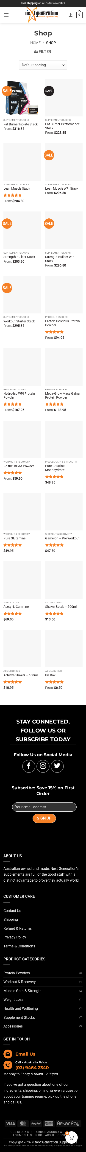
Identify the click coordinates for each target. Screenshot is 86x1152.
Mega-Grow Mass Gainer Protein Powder (62, 395)
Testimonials (21, 1135)
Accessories (13, 1026)
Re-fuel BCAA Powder (18, 466)
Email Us (25, 1054)
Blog (38, 1135)
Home (35, 43)
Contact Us (12, 911)
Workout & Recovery (19, 982)
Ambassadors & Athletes (55, 1132)
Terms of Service (70, 1145)
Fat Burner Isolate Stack (20, 124)
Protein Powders (16, 973)
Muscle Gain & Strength (22, 991)
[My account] (70, 15)
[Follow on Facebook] (28, 766)
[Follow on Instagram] (43, 766)
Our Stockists (22, 1132)
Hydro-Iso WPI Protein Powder (19, 395)
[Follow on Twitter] (57, 766)
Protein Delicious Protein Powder (62, 323)
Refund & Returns (17, 928)
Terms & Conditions (19, 946)
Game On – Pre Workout (62, 538)
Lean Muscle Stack (16, 188)
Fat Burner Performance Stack (62, 126)
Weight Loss (13, 999)
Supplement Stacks (19, 1017)
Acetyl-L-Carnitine (16, 606)
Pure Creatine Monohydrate (54, 468)
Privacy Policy (14, 937)
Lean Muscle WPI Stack (61, 188)
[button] (6, 14)
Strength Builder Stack (19, 257)
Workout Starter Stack (19, 321)
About (50, 1135)
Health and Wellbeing (20, 1008)
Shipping (10, 919)
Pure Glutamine (14, 538)
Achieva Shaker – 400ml (20, 675)
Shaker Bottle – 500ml (61, 606)
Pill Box (50, 675)
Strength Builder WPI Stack (60, 259)
